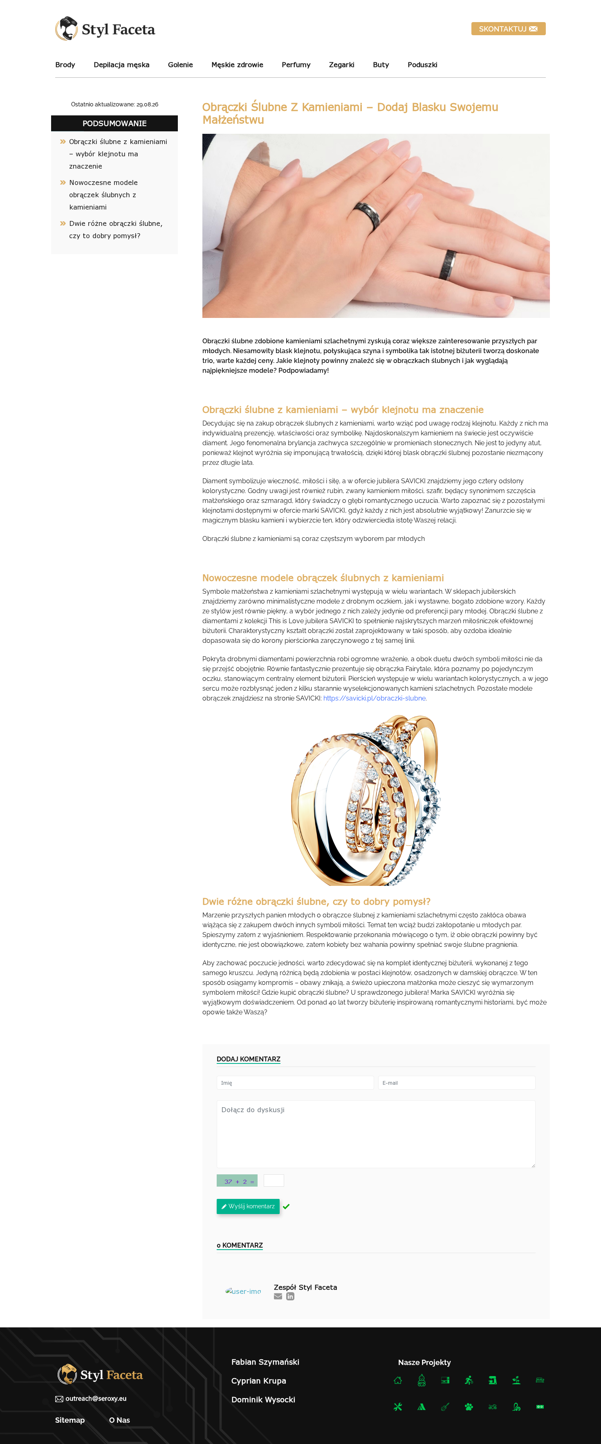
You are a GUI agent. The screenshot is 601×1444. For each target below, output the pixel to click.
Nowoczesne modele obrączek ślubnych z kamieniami (103, 194)
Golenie (180, 64)
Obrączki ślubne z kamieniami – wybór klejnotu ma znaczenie (118, 153)
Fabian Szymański (265, 1361)
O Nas (119, 1420)
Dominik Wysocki (263, 1399)
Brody (65, 64)
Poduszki (422, 64)
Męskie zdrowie (237, 64)
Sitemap (70, 1420)
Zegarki (341, 64)
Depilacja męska (122, 64)
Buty (381, 64)
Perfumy (296, 64)
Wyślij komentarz (252, 1206)
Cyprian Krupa (258, 1380)
